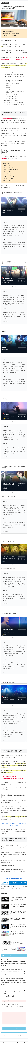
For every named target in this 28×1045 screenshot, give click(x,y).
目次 (12, 72)
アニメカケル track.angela (11, 98)
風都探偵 (8, 87)
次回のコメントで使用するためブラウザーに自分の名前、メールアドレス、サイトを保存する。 (13, 1006)
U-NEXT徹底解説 (5, 2)
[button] (25, 479)
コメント (5, 1011)
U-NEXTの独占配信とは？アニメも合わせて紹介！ (14, 74)
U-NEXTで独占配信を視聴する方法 (11, 100)
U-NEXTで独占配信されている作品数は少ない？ (15, 102)
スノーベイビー (9, 89)
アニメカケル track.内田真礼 (12, 96)
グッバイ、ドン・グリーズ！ (12, 94)
